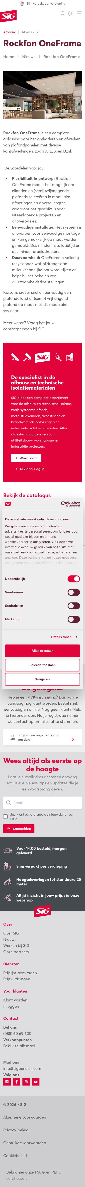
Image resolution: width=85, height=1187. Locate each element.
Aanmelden (21, 829)
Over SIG (11, 933)
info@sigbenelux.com (22, 1068)
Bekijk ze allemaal (19, 1045)
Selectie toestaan (42, 665)
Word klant (28, 458)
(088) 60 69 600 (17, 1033)
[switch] (74, 592)
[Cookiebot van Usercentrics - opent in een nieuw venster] (61, 504)
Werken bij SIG (16, 945)
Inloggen (11, 1006)
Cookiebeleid (15, 1155)
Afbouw (9, 32)
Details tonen (61, 637)
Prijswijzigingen (16, 978)
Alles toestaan (42, 650)
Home (8, 56)
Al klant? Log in (31, 469)
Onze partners (16, 951)
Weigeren (42, 679)
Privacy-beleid (16, 1129)
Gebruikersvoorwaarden (24, 1142)
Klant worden (15, 1000)
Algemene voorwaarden (24, 1117)
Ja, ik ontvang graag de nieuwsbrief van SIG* (42, 816)
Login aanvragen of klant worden (38, 737)
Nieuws (28, 56)
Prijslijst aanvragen (20, 972)
